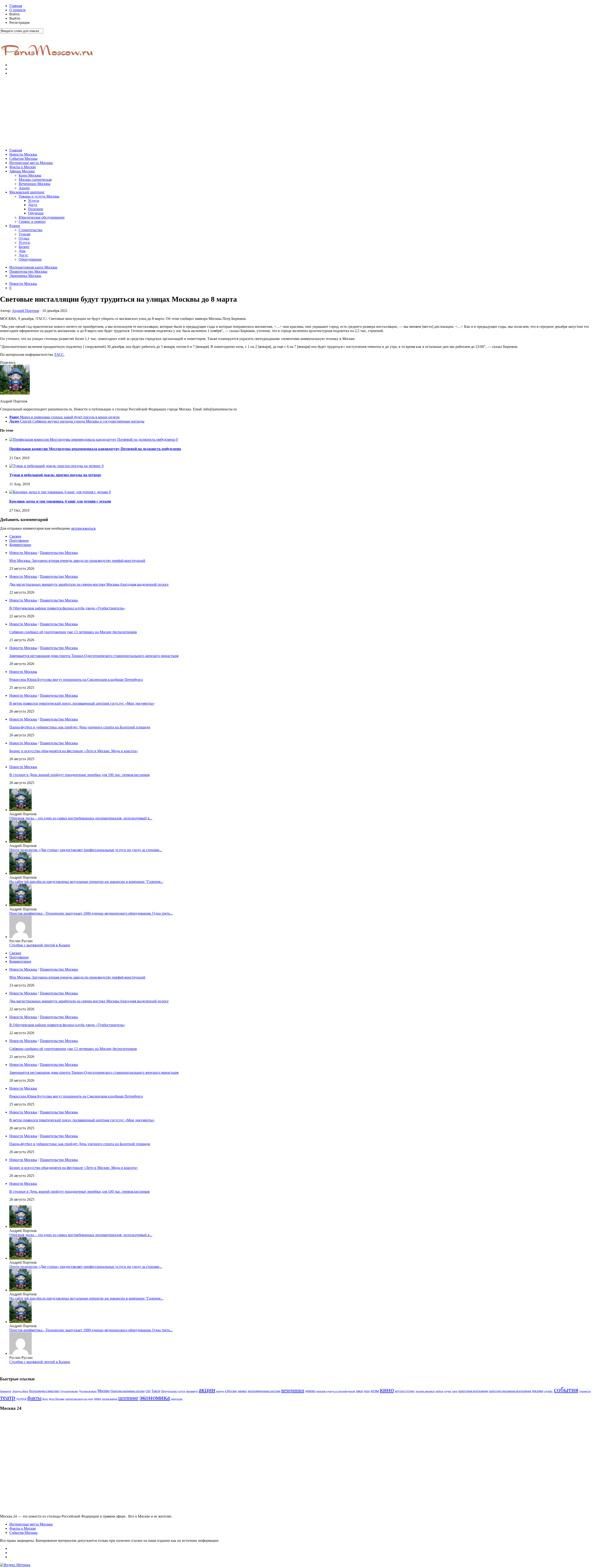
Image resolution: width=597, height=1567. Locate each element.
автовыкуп (192, 1391)
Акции (24, 188)
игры (375, 1391)
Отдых (24, 238)
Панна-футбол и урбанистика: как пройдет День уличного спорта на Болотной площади (79, 727)
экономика (154, 1397)
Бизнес (24, 247)
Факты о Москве (22, 167)
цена (97, 1398)
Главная (15, 6)
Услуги (33, 201)
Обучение (36, 213)
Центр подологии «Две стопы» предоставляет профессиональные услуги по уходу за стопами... (85, 850)
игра (367, 1391)
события (566, 1389)
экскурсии (176, 1399)
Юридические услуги (173, 1391)
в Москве (231, 1391)
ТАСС (59, 355)
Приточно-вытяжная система (128, 1391)
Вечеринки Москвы (34, 184)
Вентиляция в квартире (44, 1391)
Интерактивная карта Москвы (33, 267)
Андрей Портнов (25, 311)
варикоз (242, 1391)
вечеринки (292, 1390)
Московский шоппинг (27, 192)
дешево (310, 1391)
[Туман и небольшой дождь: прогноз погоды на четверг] (55, 466)
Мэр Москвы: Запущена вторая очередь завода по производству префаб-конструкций (77, 561)
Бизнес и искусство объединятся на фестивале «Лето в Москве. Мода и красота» (73, 751)
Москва (103, 1391)
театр (7, 1397)
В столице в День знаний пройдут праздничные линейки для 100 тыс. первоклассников (79, 775)
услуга (21, 1398)
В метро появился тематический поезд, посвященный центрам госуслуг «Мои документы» (82, 703)
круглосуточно (405, 1391)
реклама (537, 1391)
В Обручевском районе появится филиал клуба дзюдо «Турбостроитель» (67, 608)
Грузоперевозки (69, 1391)
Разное (14, 226)
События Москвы (23, 159)
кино (387, 1389)
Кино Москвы (30, 175)
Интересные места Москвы (31, 163)
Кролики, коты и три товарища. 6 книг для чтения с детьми (60, 501)
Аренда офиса (20, 1391)
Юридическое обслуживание (42, 217)
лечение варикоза (425, 1391)
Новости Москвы (23, 154)
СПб (148, 1391)
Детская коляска (88, 1391)
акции (207, 1389)
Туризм (24, 234)
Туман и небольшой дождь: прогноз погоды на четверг (55, 475)
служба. (548, 1391)
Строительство (30, 230)
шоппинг (128, 1398)
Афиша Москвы (22, 171)
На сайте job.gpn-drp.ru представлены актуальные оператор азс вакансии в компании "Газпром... (86, 882)
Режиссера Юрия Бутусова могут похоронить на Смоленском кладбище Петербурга (76, 680)
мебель (439, 1391)
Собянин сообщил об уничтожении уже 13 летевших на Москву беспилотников (73, 632)
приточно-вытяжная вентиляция (510, 1391)
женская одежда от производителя (335, 1391)
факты (34, 1398)
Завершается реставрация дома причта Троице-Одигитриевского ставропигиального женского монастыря (93, 656)
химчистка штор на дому (79, 1399)
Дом (22, 251)
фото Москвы (56, 1399)
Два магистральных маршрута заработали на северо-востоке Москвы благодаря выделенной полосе (89, 584)
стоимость (585, 1391)
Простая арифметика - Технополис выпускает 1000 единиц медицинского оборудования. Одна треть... (91, 913)
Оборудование (30, 259)
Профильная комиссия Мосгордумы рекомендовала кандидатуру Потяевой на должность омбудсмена (95, 449)
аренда (220, 1391)
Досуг (33, 205)
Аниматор (5, 1391)
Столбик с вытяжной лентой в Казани (39, 945)
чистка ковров (109, 1399)
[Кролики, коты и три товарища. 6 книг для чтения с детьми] (59, 492)
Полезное (35, 209)
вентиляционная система (264, 1391)
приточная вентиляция (473, 1391)
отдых (447, 1391)
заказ (359, 1391)
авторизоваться (83, 528)
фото (45, 1399)
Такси (155, 1391)
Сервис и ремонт (32, 222)
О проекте (17, 10)
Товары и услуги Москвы (39, 196)
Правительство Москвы (28, 271)
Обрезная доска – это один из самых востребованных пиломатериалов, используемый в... (80, 818)
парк (454, 1391)
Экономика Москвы (25, 276)
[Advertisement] (298, 111)
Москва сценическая (35, 180)
